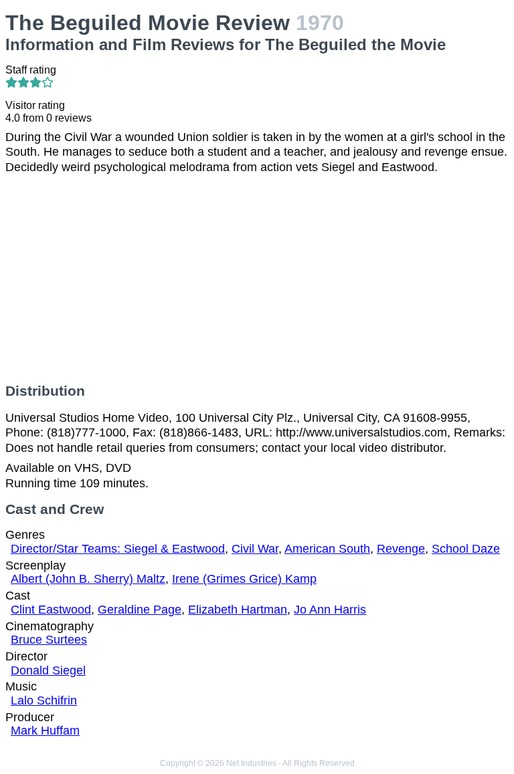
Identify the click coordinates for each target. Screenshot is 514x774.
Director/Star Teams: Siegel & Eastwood (118, 548)
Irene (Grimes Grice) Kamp (244, 579)
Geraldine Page (139, 609)
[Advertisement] (257, 278)
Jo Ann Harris (330, 609)
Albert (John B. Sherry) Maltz (88, 579)
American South (327, 548)
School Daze (466, 548)
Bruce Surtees (49, 639)
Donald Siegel (48, 670)
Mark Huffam (45, 730)
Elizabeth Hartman (237, 609)
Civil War (255, 548)
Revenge (401, 548)
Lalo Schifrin (44, 700)
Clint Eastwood (51, 609)
